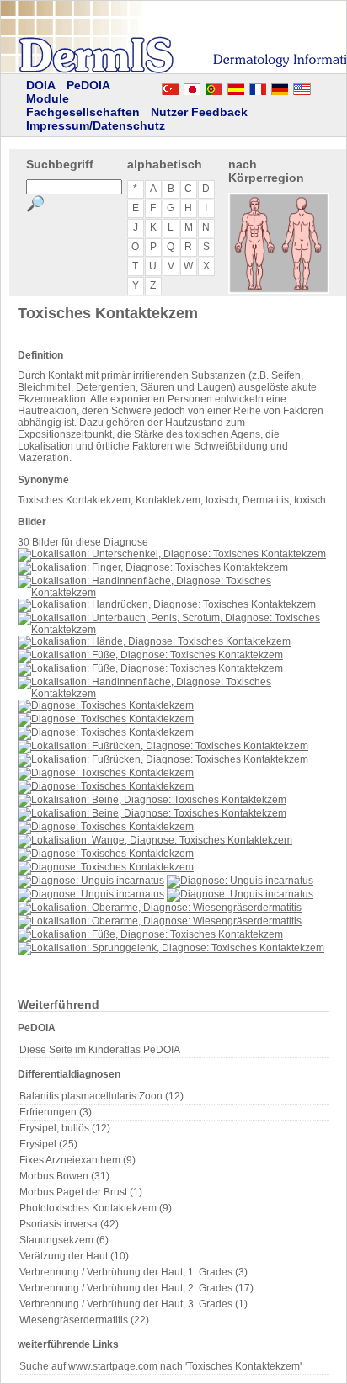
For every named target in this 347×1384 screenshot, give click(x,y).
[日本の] (192, 86)
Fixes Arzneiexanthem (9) (77, 1160)
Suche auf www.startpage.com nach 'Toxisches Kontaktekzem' (160, 1366)
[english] (318, 86)
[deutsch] (279, 86)
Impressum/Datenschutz (95, 125)
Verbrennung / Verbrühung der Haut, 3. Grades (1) (133, 1304)
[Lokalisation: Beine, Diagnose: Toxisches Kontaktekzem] (152, 800)
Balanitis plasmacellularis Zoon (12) (101, 1096)
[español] (235, 86)
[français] (257, 86)
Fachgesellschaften (83, 112)
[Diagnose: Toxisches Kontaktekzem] (106, 705)
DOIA (41, 85)
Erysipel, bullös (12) (64, 1128)
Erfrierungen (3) (55, 1112)
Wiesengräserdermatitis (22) (84, 1320)
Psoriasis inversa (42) (69, 1224)
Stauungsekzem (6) (64, 1240)
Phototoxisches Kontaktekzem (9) (95, 1208)
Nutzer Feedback (199, 112)
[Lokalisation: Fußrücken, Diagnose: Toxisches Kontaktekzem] (163, 746)
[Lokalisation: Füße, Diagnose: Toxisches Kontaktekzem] (150, 655)
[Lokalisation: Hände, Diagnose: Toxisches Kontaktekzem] (154, 641)
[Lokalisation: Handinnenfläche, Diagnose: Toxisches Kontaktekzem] (173, 593)
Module (47, 98)
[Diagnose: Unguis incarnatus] (91, 880)
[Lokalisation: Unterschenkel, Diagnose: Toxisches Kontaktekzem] (172, 554)
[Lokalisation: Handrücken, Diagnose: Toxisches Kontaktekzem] (167, 604)
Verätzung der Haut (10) (74, 1256)
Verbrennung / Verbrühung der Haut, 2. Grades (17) (136, 1288)
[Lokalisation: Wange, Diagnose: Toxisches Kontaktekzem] (155, 840)
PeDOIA (88, 85)
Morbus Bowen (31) (64, 1176)
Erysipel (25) (48, 1144)
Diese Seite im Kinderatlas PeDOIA (99, 1050)
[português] (214, 86)
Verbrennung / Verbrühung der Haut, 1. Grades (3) (133, 1272)
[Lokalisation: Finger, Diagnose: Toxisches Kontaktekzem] (153, 567)
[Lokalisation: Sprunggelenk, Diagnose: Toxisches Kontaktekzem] (171, 948)
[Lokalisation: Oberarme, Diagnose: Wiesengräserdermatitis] (160, 907)
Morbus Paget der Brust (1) (80, 1192)
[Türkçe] (170, 86)
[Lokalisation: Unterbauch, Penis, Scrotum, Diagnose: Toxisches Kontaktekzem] (173, 630)
